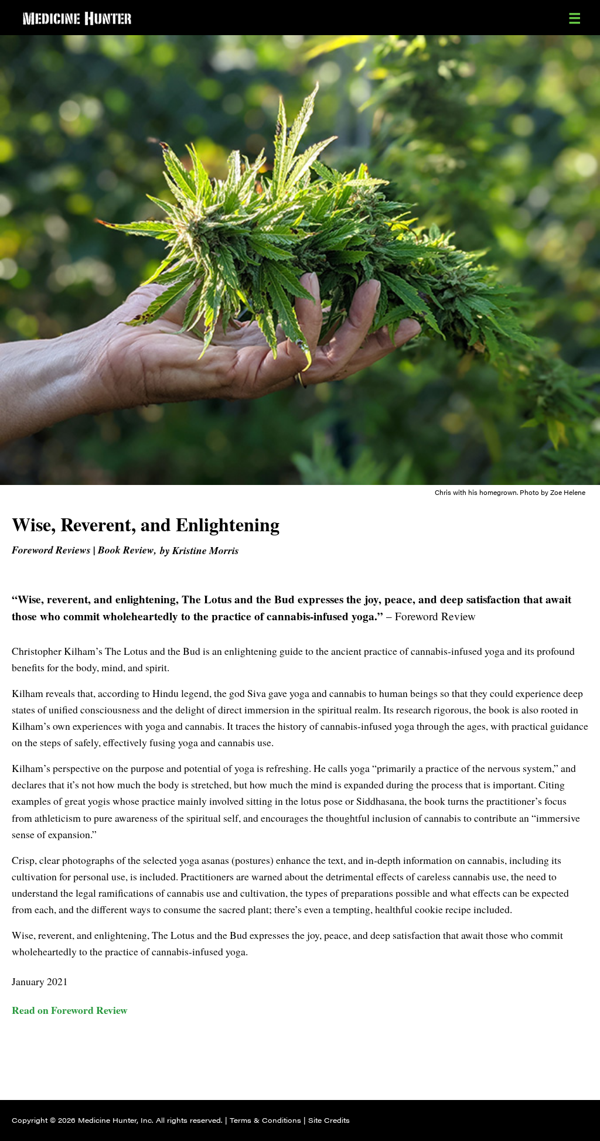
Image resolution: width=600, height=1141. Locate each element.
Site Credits (329, 1120)
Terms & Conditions (265, 1120)
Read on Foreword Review (70, 1009)
